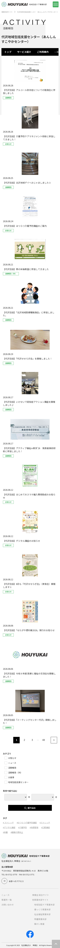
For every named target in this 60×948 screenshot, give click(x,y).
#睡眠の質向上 (17, 832)
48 (43, 740)
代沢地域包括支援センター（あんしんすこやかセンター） (38, 12)
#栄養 (5, 832)
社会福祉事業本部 (42, 914)
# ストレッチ (8, 822)
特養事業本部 (40, 919)
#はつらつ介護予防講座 (27, 822)
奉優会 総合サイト (40, 894)
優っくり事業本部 (42, 909)
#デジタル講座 (9, 827)
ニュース (5, 894)
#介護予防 (22, 827)
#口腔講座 (45, 827)
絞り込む (32, 807)
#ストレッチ (45, 822)
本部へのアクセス (16, 881)
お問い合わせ (7, 904)
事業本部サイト (7, 12)
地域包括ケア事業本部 (44, 904)
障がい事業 (39, 923)
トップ (7, 52)
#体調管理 (34, 827)
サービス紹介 (24, 52)
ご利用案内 (43, 52)
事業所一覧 (6, 899)
